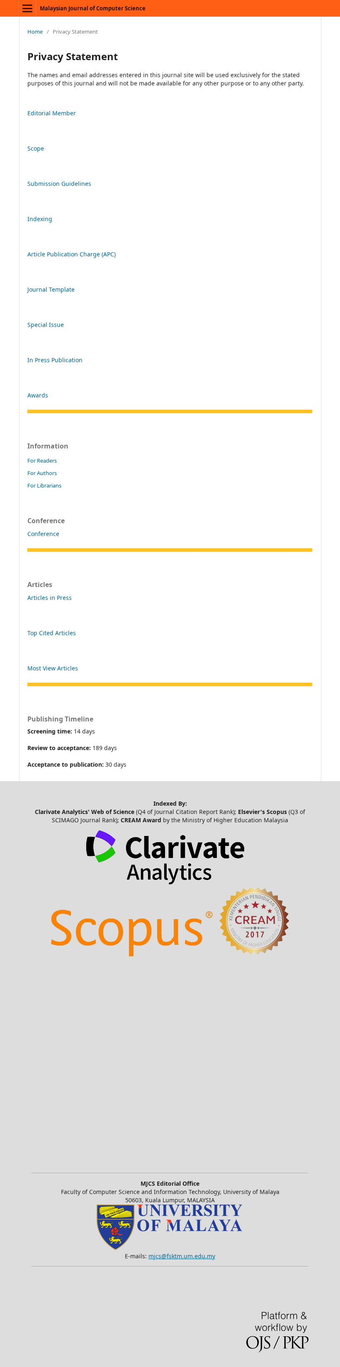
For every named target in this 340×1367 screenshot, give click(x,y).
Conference (43, 534)
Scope (35, 148)
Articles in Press (49, 598)
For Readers (42, 460)
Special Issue (45, 325)
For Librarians (44, 485)
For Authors (42, 473)
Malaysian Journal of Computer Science (93, 8)
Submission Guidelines (59, 184)
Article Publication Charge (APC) (71, 254)
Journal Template (51, 289)
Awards (37, 395)
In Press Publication (55, 360)
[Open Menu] (27, 8)
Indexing (39, 219)
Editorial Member (51, 113)
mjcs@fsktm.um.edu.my (181, 1256)
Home (35, 31)
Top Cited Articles (51, 633)
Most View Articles (52, 668)
